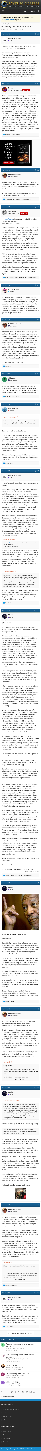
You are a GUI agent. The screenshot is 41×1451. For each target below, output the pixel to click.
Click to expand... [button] (20, 1079)
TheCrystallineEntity (11, 1359)
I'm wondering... (12, 1365)
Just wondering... (12, 1382)
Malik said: (6, 1062)
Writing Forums (7, 1413)
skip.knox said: (8, 539)
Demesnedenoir (14, 174)
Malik (10, 615)
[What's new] (38, 11)
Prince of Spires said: (9, 417)
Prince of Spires (7, 29)
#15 (38, 1293)
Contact (5, 1442)
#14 (38, 1205)
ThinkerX (11, 378)
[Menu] (2, 11)
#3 (38, 170)
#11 (38, 883)
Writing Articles (7, 1416)
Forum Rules (6, 1438)
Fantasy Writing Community (11, 1409)
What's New (6, 1420)
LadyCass (8, 1375)
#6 (38, 319)
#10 (38, 610)
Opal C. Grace (13, 289)
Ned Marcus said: (8, 571)
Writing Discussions (18, 1348)
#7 (38, 374)
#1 (38, 34)
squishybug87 (10, 1384)
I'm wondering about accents (17, 1373)
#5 (38, 285)
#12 (38, 1009)
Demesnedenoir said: (10, 1101)
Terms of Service (8, 1435)
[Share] (35, 34)
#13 (38, 1088)
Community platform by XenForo (18, 1449)
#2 (38, 84)
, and (21, 277)
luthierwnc (9, 1348)
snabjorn (8, 1367)
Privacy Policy (7, 1431)
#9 (38, 471)
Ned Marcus (13, 408)
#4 (38, 207)
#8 (38, 404)
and (17, 199)
